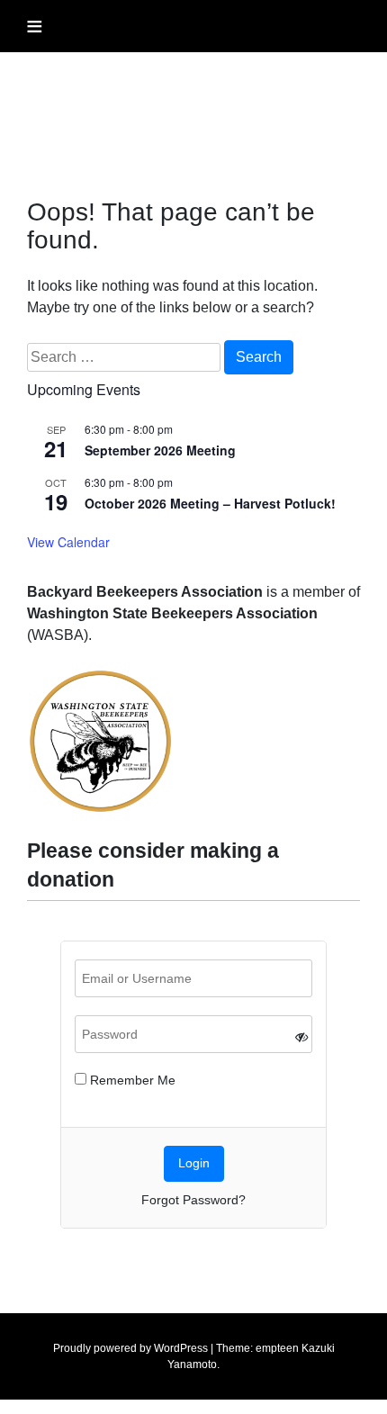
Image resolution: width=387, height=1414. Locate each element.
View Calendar (68, 542)
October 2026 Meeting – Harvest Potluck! (210, 503)
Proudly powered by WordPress (130, 1348)
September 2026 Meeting (160, 450)
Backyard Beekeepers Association (138, 97)
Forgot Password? (193, 1200)
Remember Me (131, 1080)
